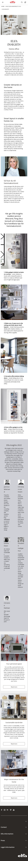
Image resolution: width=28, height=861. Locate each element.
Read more (14, 687)
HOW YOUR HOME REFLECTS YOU (13, 6)
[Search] (22, 2)
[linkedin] (8, 810)
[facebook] (2, 810)
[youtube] (14, 810)
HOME (2, 6)
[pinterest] (11, 810)
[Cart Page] (25, 2)
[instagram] (5, 810)
